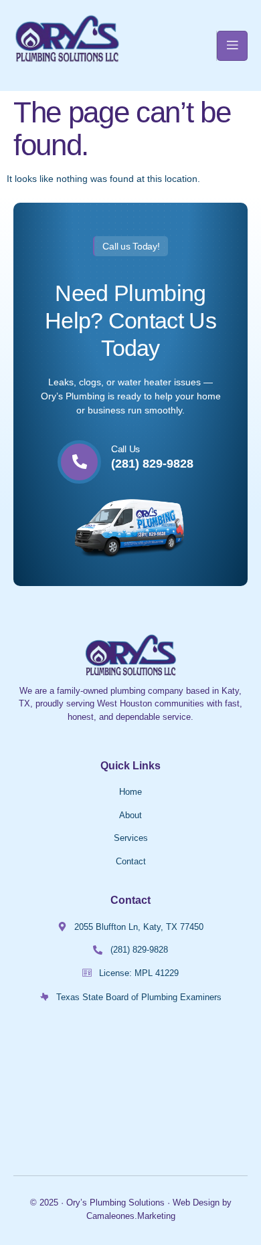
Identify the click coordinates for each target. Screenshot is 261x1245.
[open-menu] (232, 46)
